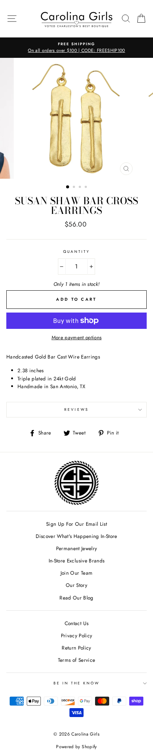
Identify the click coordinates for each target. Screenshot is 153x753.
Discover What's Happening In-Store (76, 536)
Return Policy (76, 647)
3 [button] (80, 187)
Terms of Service (76, 660)
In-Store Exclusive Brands (77, 560)
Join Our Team (76, 573)
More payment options (77, 337)
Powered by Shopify (76, 746)
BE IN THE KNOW (76, 683)
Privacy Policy (76, 635)
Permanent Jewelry (76, 548)
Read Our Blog (76, 597)
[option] (76, 48)
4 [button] (86, 187)
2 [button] (74, 187)
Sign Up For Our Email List (76, 524)
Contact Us (76, 623)
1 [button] (68, 187)
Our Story (76, 585)
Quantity (76, 251)
